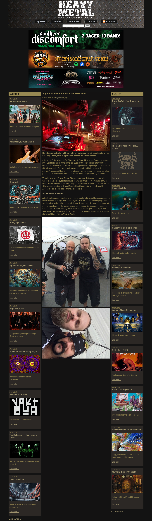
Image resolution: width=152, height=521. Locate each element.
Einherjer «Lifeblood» (121, 268)
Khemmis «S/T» (119, 188)
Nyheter (40, 21)
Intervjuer (74, 21)
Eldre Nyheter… (15, 519)
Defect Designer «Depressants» (126, 429)
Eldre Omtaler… (118, 512)
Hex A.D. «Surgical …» (122, 390)
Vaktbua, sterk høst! (18, 395)
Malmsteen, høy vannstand (22, 142)
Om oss (91, 21)
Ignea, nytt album (17, 479)
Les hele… (14, 131)
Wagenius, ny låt (17, 309)
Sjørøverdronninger (18, 101)
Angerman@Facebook (52, 193)
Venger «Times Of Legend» (124, 310)
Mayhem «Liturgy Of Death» (124, 472)
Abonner (111, 21)
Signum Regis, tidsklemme (21, 266)
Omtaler (57, 21)
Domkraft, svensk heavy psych (23, 352)
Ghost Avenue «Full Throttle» (125, 228)
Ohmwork (14, 182)
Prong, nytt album (18, 223)
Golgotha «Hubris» (120, 350)
